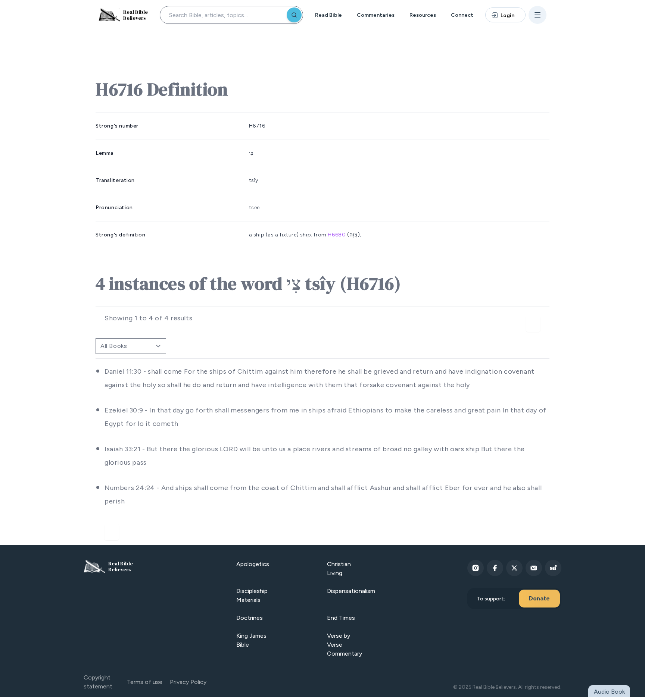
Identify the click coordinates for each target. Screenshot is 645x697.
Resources (422, 15)
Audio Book (609, 691)
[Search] (294, 14)
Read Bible (328, 15)
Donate (539, 598)
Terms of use (144, 681)
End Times (341, 617)
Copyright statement (98, 682)
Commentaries (376, 15)
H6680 (337, 235)
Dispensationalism (351, 590)
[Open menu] (537, 15)
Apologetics (252, 564)
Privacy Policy (188, 681)
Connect (462, 15)
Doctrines (249, 617)
